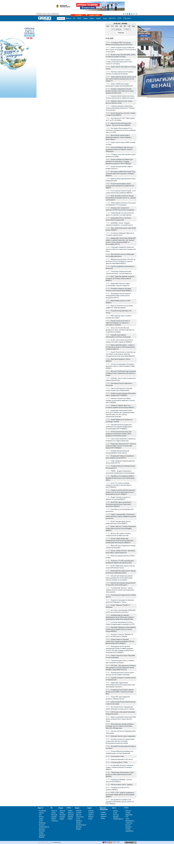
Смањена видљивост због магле (122, 759)
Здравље (42, 835)
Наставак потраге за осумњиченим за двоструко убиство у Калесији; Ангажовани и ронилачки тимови (120, 741)
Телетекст (54, 821)
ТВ (74, 18)
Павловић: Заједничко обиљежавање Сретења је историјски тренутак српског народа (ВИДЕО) (121, 629)
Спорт (105, 18)
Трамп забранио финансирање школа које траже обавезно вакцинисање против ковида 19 (121, 79)
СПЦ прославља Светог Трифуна (122, 784)
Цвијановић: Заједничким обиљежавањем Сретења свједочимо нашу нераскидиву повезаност (120, 685)
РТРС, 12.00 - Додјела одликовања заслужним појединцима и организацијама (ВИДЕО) (120, 794)
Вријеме (41, 837)
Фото (114, 808)
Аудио (98, 18)
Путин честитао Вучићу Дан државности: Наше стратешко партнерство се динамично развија (120, 330)
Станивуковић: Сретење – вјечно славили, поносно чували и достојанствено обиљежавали (120, 590)
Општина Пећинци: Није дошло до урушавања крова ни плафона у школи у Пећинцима (119, 149)
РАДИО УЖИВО (94, 15)
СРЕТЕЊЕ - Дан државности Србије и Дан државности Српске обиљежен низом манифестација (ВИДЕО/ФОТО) (121, 667)
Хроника (42, 831)
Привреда (42, 823)
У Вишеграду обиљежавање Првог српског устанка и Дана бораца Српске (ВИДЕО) (120, 774)
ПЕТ (125, 26)
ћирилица (55, 14)
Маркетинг (129, 815)
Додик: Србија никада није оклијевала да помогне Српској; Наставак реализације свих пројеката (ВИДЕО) (119, 540)
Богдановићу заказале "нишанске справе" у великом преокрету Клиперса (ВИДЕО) (119, 767)
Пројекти (128, 827)
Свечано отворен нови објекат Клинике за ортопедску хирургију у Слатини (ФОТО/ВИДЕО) (120, 400)
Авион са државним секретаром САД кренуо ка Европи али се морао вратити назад (121, 719)
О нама (103, 812)
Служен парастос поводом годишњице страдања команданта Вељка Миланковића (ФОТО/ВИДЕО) (120, 641)
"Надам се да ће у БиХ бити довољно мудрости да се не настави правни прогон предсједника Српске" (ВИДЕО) (120, 492)
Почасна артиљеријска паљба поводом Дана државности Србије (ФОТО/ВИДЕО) (120, 186)
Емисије (54, 817)
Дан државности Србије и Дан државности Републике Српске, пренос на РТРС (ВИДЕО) (120, 801)
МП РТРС (112, 18)
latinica (49, 14)
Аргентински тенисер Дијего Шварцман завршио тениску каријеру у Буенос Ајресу (119, 137)
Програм (54, 815)
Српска (115, 811)
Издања (103, 816)
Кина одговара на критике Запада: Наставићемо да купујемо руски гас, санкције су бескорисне (121, 198)
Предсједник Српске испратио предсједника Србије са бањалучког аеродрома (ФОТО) (118, 295)
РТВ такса (127, 18)
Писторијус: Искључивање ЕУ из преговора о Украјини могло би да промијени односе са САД (121, 130)
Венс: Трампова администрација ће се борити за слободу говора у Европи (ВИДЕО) (120, 278)
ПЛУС (79, 18)
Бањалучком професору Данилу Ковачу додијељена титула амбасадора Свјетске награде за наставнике (119, 578)
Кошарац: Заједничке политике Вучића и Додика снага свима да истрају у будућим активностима (120, 91)
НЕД (133, 26)
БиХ (40, 815)
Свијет (41, 819)
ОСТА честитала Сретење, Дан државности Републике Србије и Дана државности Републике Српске (119, 434)
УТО (112, 26)
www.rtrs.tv (57, 842)
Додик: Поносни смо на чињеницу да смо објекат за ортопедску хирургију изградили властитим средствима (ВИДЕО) (120, 354)
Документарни (81, 825)
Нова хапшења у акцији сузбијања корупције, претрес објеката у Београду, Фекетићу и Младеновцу (120, 726)
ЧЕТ (121, 26)
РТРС (119, 18)
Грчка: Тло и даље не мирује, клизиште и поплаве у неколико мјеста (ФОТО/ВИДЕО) (118, 485)
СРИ (116, 26)
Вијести (68, 18)
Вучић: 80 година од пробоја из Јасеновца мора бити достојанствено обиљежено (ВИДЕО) (118, 504)
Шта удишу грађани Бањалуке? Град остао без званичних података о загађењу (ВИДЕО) (120, 173)
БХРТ (114, 842)
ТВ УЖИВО (78, 15)
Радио (85, 18)
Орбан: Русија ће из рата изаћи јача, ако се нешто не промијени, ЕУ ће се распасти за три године (121, 49)
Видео (92, 18)
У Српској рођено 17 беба (119, 762)
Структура (128, 823)
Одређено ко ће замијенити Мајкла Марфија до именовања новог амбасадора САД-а (120, 478)
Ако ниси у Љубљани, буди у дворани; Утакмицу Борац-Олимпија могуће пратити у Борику (121, 373)
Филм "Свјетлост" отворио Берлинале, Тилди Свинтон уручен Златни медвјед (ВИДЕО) (121, 528)
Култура (41, 825)
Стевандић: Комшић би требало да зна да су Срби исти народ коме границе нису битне (121, 249)
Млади (78, 829)
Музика (90, 817)
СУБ (129, 26)
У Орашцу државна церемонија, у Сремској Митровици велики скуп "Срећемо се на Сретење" (120, 108)
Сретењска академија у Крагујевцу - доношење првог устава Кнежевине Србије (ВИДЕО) (120, 366)
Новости (54, 811)
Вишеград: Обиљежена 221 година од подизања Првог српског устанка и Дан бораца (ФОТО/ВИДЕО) (121, 446)
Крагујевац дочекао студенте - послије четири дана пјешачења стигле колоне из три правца (119, 62)
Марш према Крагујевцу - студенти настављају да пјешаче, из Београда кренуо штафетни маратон (120, 347)
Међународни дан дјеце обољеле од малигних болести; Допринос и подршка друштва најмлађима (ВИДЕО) (120, 261)
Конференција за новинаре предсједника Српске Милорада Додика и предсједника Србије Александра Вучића (120, 617)
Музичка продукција (104, 808)
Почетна (61, 18)
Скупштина (79, 817)
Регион (41, 817)
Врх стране (130, 842)
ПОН (107, 26)
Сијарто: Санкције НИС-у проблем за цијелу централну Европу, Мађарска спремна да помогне (121, 516)
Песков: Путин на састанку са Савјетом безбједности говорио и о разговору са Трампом (118, 323)
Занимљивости (44, 827)
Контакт (128, 825)
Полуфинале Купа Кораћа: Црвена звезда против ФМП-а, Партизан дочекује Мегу (120, 692)
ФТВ (118, 842)
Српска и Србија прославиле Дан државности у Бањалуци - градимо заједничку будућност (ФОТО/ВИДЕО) (119, 161)
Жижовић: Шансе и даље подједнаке (123, 736)
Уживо (53, 813)
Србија (41, 833)
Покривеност (129, 821)
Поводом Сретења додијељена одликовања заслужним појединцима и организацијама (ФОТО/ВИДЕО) (119, 426)
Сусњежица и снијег (117, 756)
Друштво (42, 829)
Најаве (53, 819)
